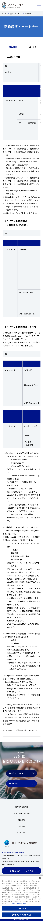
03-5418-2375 (22, 871)
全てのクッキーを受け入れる (21, 915)
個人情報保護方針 (21, 807)
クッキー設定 (21, 908)
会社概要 (21, 826)
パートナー (33, 47)
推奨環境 (21, 820)
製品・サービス (15, 13)
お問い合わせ (13, 783)
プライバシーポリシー (18, 903)
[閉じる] (39, 877)
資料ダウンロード (15, 773)
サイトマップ (21, 832)
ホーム (4, 13)
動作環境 (13, 47)
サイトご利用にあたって (21, 813)
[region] (21, 897)
